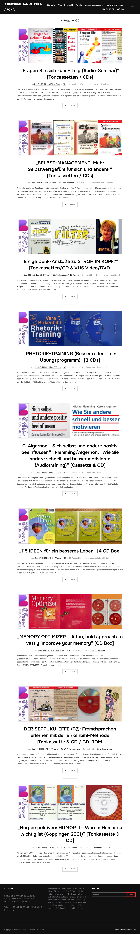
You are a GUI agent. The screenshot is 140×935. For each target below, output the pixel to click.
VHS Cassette (74, 275)
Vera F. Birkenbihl (65, 5)
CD (64, 84)
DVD (66, 749)
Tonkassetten (68, 183)
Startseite (51, 5)
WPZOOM (132, 930)
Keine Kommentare (97, 650)
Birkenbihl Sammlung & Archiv (23, 7)
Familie (79, 5)
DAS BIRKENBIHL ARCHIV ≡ (113, 9)
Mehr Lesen (71, 105)
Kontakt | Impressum (114, 5)
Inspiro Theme (120, 930)
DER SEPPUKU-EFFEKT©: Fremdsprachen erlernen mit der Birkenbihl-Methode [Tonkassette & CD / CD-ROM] (70, 735)
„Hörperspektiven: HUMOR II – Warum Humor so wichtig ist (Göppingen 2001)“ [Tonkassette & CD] (70, 834)
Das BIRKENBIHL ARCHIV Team (47, 84)
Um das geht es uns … (94, 5)
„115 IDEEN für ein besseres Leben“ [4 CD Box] (70, 551)
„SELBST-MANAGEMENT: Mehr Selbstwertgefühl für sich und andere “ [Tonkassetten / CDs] (70, 169)
